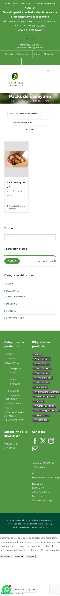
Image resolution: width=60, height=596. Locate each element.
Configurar (30, 556)
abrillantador (40, 387)
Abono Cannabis (43, 368)
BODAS (10, 283)
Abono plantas (41, 382)
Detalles (23, 206)
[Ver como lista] (32, 130)
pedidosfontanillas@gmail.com (30, 48)
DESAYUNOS (12, 291)
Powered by (12, 593)
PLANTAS (11, 311)
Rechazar (19, 556)
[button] (6, 589)
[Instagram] (51, 441)
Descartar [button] (30, 38)
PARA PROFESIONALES (15, 409)
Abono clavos (41, 373)
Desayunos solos (15, 370)
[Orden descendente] (50, 114)
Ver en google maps (42, 500)
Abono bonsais (42, 359)
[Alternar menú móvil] (54, 71)
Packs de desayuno (17, 296)
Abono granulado (43, 377)
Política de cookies (16, 524)
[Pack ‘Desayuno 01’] (16, 159)
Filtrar (12, 261)
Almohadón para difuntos (47, 410)
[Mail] (35, 449)
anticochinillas (41, 415)
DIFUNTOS (11, 303)
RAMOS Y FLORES (15, 318)
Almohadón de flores (44, 406)
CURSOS (10, 358)
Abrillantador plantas (44, 396)
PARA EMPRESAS (15, 403)
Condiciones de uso (34, 524)
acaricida (39, 401)
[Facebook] (35, 441)
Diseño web (30, 527)
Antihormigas (41, 420)
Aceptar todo (6, 556)
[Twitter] (43, 441)
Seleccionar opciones (12, 207)
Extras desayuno (15, 381)
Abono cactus (41, 363)
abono (38, 354)
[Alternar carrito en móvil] (48, 71)
